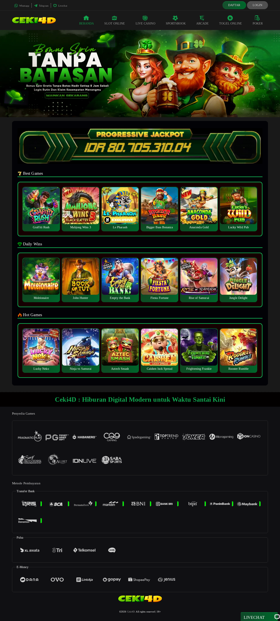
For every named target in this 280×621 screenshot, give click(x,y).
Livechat (62, 5)
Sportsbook (176, 23)
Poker (258, 23)
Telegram (43, 5)
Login (257, 5)
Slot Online (114, 23)
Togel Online (230, 23)
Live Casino (145, 23)
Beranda (86, 23)
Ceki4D (131, 611)
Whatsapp (24, 5)
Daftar (234, 5)
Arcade (202, 23)
